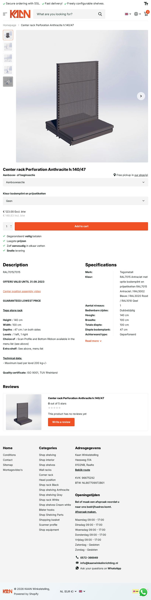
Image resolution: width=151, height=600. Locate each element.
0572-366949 (89, 557)
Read (92, 340)
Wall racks (45, 469)
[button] (12, 223)
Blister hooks (46, 509)
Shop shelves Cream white (55, 504)
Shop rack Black (49, 484)
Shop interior (46, 459)
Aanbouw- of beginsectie (75, 175)
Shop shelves (47, 464)
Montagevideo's (12, 469)
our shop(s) (141, 175)
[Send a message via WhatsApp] (143, 592)
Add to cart (81, 226)
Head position (47, 479)
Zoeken (100, 14)
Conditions (9, 454)
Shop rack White (49, 499)
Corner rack (46, 474)
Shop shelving (47, 454)
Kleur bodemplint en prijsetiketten (24, 193)
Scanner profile (48, 524)
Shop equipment (49, 529)
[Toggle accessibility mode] (146, 3)
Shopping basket (49, 519)
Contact (8, 459)
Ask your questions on (100, 568)
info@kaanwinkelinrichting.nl (99, 563)
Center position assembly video (22, 291)
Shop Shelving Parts (51, 514)
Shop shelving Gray (50, 494)
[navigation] (8, 35)
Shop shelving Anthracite (54, 489)
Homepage (9, 25)
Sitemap (8, 464)
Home (8, 448)
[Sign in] (137, 14)
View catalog (5, 14)
